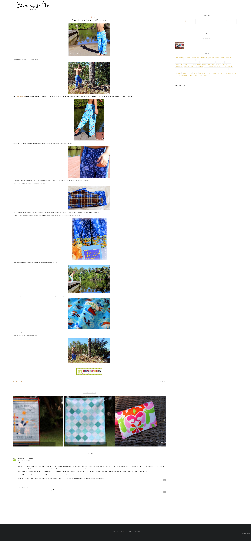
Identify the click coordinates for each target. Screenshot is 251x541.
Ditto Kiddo (188, 62)
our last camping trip (20, 96)
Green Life (218, 64)
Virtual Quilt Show (198, 75)
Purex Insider (216, 68)
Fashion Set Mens (219, 62)
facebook (206, 22)
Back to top (245, 533)
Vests (191, 75)
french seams (38, 332)
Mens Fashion (212, 66)
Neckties (218, 66)
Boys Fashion (228, 57)
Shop (102, 3)
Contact (84, 3)
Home (71, 3)
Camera (185, 59)
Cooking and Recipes (215, 59)
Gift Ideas (193, 64)
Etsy (201, 62)
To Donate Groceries (228, 73)
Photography (188, 68)
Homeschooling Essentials (189, 66)
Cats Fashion (191, 59)
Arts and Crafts (179, 57)
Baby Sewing (187, 57)
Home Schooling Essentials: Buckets (127, 443)
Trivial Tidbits (185, 75)
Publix (210, 68)
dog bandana (195, 62)
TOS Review (178, 75)
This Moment (220, 73)
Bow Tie (222, 57)
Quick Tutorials (224, 68)
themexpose (125, 531)
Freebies (231, 62)
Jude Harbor (116, 3)
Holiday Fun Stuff (226, 64)
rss (226, 22)
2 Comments (163, 381)
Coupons (223, 59)
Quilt (230, 68)
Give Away (199, 64)
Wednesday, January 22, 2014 (24, 460)
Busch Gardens (179, 59)
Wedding (205, 75)
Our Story (77, 3)
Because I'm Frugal (196, 57)
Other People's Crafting (227, 66)
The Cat (184, 73)
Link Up (205, 66)
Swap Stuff (178, 73)
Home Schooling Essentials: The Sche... (76, 443)
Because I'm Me (204, 57)
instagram (185, 22)
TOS (235, 73)
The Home (195, 73)
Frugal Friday (179, 64)
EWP (205, 62)
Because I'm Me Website (214, 57)
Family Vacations (210, 62)
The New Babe (202, 73)
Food (226, 62)
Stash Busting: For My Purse (22, 443)
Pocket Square (196, 68)
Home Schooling (179, 66)
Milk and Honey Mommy (26, 458)
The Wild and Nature (211, 73)
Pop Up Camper (204, 68)
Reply (165, 480)
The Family (189, 73)
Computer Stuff (205, 59)
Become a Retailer (94, 3)
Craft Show (228, 59)
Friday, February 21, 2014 (23, 487)
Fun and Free (186, 64)
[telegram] (16, 381)
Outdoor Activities (180, 68)
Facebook (108, 3)
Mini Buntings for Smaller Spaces (192, 43)
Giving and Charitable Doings (208, 64)
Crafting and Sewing (89, 17)
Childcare (198, 59)
